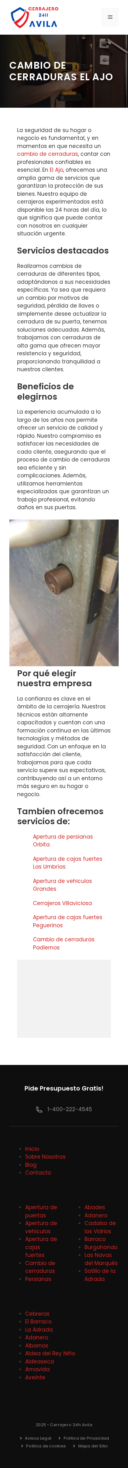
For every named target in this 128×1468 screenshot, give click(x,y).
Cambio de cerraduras (40, 1267)
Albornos (36, 1345)
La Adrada (39, 1329)
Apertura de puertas (41, 1211)
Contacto (38, 1172)
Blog (31, 1165)
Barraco (95, 1239)
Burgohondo (101, 1247)
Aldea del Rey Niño (50, 1353)
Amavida (37, 1369)
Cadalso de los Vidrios (100, 1227)
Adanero (96, 1215)
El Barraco (38, 1321)
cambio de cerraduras (47, 154)
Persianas (38, 1279)
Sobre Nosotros (45, 1156)
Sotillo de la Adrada (100, 1275)
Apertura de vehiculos (41, 1227)
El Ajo (56, 170)
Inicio (32, 1149)
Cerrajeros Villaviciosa (62, 903)
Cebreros (37, 1314)
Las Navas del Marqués (101, 1259)
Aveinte (35, 1377)
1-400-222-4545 (70, 1109)
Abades (95, 1207)
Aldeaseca (39, 1361)
